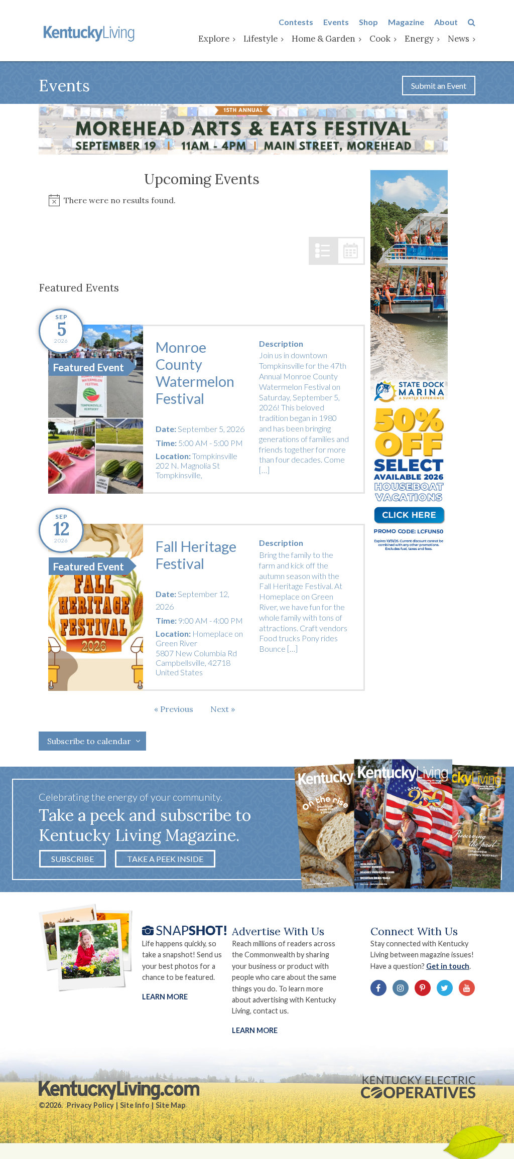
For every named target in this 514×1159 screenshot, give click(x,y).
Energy (419, 38)
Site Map (170, 1105)
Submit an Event (438, 85)
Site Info (135, 1105)
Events (336, 22)
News (458, 38)
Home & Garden (323, 38)
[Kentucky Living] (90, 32)
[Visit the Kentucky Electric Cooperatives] (418, 1087)
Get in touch (447, 966)
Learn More (165, 996)
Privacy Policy (90, 1105)
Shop (368, 22)
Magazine (406, 22)
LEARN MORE (255, 1030)
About (446, 22)
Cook (380, 38)
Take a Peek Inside (165, 858)
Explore (213, 38)
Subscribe (72, 858)
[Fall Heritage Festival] (95, 607)
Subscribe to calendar (89, 741)
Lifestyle (260, 38)
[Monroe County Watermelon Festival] (95, 409)
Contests (296, 22)
